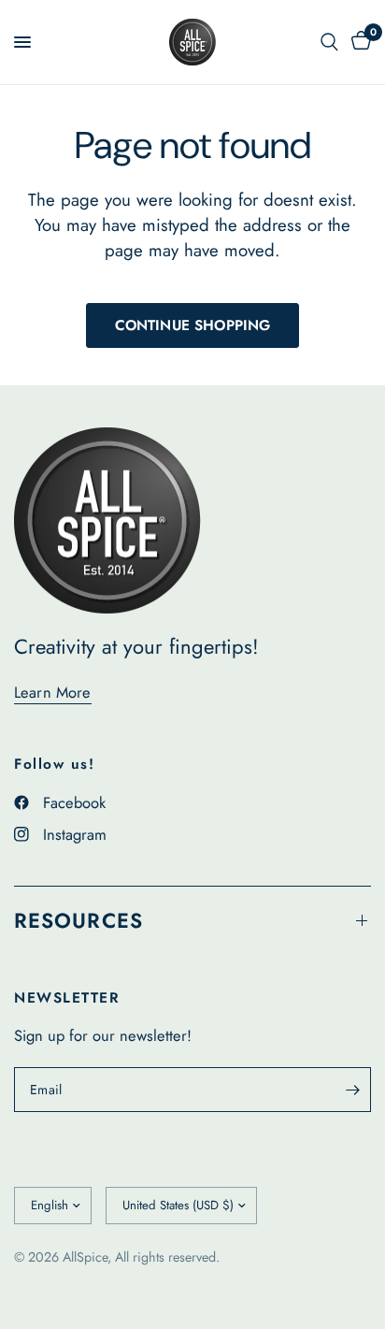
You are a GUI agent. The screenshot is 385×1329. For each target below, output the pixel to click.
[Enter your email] (352, 1089)
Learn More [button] (53, 692)
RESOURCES (78, 920)
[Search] (329, 42)
